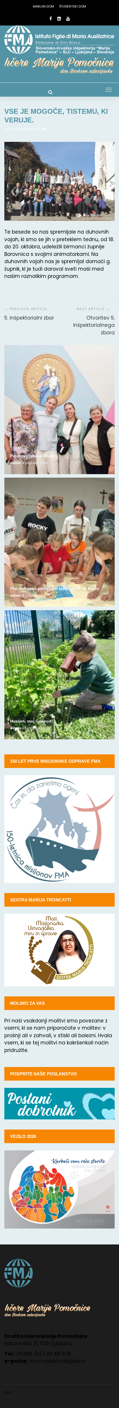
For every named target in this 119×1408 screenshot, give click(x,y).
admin (9, 129)
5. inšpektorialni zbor (29, 317)
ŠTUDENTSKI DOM (72, 6)
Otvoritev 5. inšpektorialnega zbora (94, 325)
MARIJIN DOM (43, 6)
